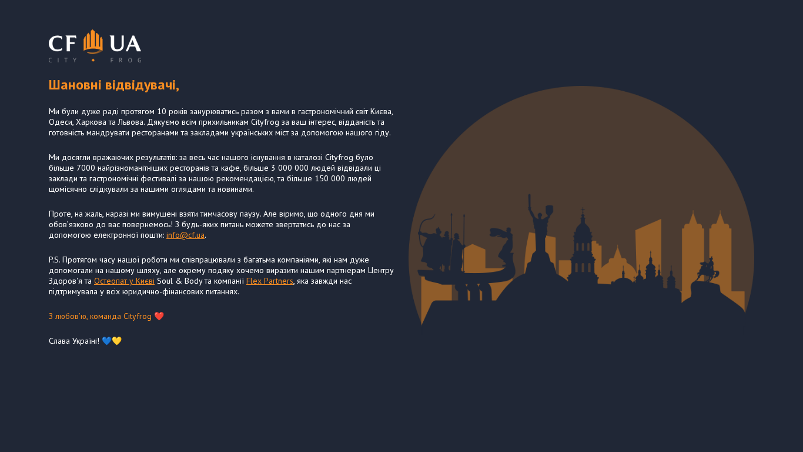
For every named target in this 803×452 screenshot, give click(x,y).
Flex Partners (269, 280)
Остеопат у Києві (124, 280)
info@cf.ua (185, 235)
